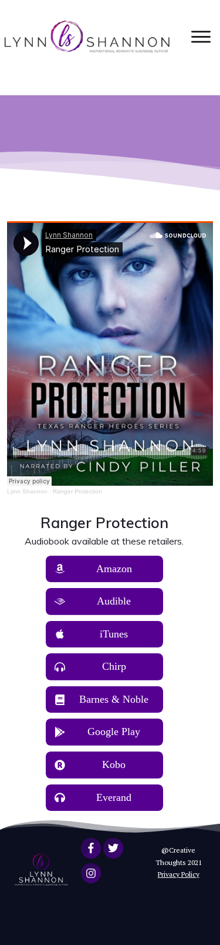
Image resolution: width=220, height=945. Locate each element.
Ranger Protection (77, 491)
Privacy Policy (178, 874)
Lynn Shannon (27, 491)
